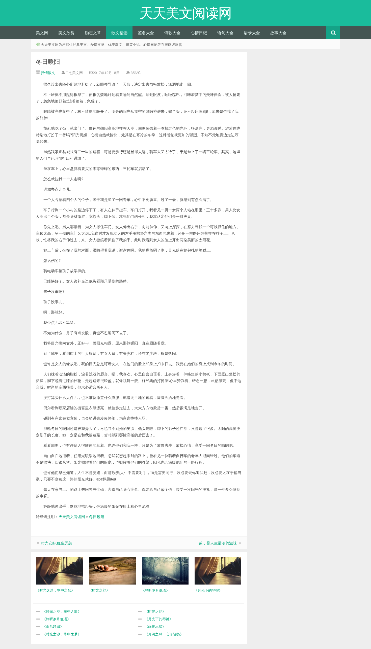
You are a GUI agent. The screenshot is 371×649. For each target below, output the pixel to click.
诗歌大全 (172, 33)
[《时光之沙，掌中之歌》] (59, 570)
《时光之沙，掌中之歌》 (61, 611)
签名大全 (146, 33)
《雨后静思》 (53, 626)
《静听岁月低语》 (56, 618)
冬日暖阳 (48, 61)
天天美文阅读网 (72, 516)
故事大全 (278, 33)
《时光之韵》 (155, 611)
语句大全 (225, 33)
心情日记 (199, 33)
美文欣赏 (66, 33)
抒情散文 (47, 72)
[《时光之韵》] (112, 570)
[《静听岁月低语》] (165, 570)
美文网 (42, 33)
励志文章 (93, 33)
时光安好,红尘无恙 (56, 542)
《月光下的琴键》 (159, 618)
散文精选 (119, 33)
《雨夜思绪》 (155, 626)
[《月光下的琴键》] (218, 570)
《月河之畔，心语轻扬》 (164, 633)
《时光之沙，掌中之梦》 (61, 633)
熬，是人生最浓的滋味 (218, 542)
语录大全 (252, 33)
